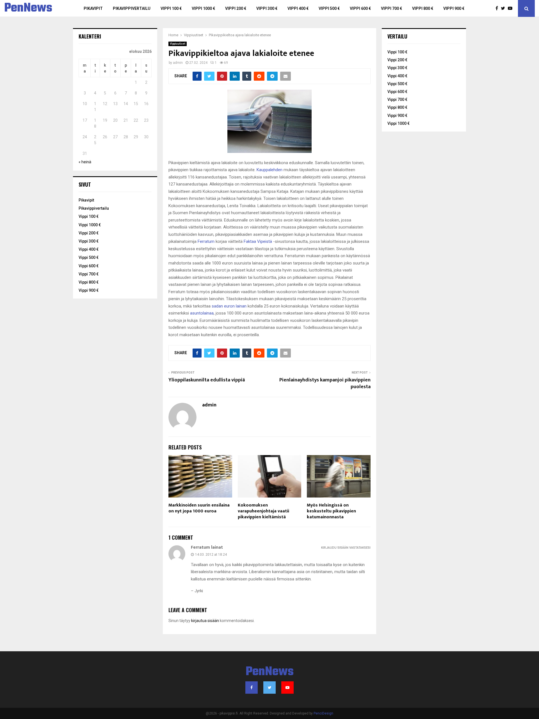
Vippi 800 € (422, 8)
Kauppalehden (269, 169)
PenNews (28, 8)
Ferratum (206, 241)
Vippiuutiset (177, 43)
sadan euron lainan (229, 306)
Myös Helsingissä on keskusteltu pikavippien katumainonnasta (331, 511)
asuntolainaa (202, 313)
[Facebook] (498, 8)
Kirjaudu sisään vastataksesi (346, 547)
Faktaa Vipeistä (258, 241)
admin (178, 63)
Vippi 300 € (266, 8)
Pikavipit (93, 8)
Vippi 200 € (235, 8)
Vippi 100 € (171, 8)
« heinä (85, 162)
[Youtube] (511, 8)
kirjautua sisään (205, 620)
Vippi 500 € (329, 8)
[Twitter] (504, 8)
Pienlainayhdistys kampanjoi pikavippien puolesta (325, 383)
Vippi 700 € (391, 8)
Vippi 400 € (298, 8)
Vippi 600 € (360, 8)
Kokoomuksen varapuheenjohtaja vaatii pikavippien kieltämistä (263, 511)
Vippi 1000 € (203, 8)
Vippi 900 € (453, 8)
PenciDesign (323, 713)
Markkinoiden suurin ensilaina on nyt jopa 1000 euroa (199, 508)
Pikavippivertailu (131, 8)
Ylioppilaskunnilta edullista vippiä (206, 380)
